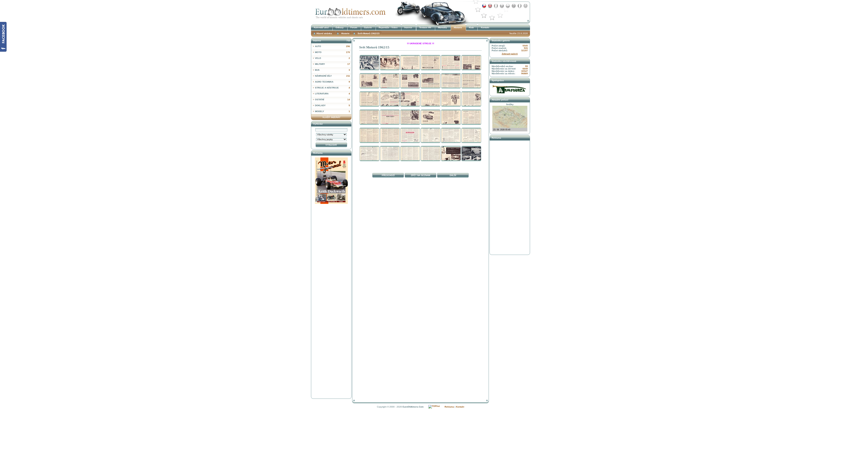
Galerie (368, 27)
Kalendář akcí (321, 27)
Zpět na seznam (420, 175)
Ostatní (332, 99)
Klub (471, 27)
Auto (332, 46)
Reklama (449, 407)
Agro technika (332, 82)
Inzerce (408, 27)
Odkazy (340, 27)
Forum (353, 27)
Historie (458, 27)
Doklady (332, 105)
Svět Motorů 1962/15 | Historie (349, 11)
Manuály (442, 27)
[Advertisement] (420, 199)
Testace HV (425, 27)
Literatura (332, 93)
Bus (332, 70)
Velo (332, 58)
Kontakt (485, 27)
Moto (332, 52)
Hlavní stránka (324, 33)
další (453, 175)
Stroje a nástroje (332, 87)
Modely (332, 111)
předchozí (388, 175)
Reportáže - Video (388, 27)
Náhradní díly (332, 76)
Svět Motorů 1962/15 (369, 33)
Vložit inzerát (331, 117)
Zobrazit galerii (510, 54)
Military (332, 64)
